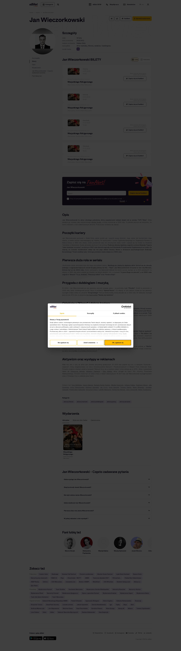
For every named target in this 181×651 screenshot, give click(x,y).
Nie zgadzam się (63, 342)
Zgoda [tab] (62, 313)
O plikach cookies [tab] (119, 313)
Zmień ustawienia (89, 342)
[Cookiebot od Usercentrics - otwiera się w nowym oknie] (122, 307)
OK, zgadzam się (117, 342)
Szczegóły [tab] (90, 313)
